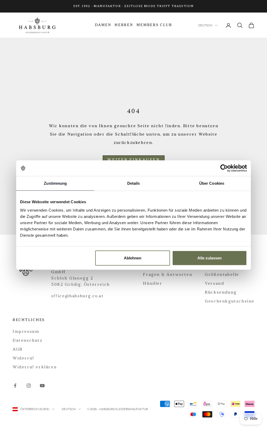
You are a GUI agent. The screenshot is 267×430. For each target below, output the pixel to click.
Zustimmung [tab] (55, 183)
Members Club (154, 25)
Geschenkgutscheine (229, 301)
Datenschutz (28, 341)
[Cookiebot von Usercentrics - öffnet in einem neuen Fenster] (224, 168)
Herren (123, 25)
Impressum (26, 332)
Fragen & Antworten (167, 275)
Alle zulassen (209, 257)
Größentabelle (222, 275)
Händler (152, 284)
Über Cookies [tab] (211, 183)
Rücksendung (221, 292)
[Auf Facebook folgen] (15, 385)
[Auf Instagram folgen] (28, 385)
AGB (18, 349)
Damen (103, 25)
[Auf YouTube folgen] (42, 385)
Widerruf (23, 358)
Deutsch (205, 25)
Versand (214, 284)
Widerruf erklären (35, 367)
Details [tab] (133, 183)
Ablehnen (132, 257)
